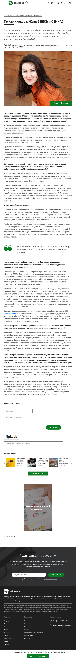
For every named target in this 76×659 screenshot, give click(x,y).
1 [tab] (37, 470)
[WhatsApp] (21, 46)
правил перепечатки (47, 605)
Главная (6, 15)
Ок (31, 656)
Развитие (7, 630)
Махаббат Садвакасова (50, 46)
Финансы (6, 627)
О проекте (27, 624)
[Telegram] (17, 46)
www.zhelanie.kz (11, 314)
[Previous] (5, 463)
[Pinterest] (9, 46)
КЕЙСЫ (6, 635)
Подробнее (42, 656)
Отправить (53, 427)
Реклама (6, 644)
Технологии (7, 624)
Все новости (38, 473)
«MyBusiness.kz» (21, 607)
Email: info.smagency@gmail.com (62, 625)
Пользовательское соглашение (33, 632)
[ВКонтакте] (5, 46)
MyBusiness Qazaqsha (10, 638)
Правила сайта (28, 635)
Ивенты (6, 632)
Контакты (27, 638)
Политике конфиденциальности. (50, 611)
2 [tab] (39, 470)
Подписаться (56, 575)
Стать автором (28, 627)
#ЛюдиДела (13, 15)
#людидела (7, 621)
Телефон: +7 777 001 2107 (60, 621)
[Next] (71, 463)
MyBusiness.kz (7, 607)
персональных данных (50, 579)
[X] (13, 46)
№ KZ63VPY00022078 (39, 609)
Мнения (6, 641)
